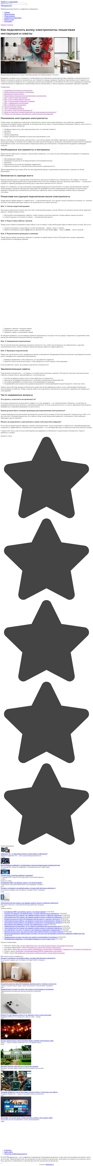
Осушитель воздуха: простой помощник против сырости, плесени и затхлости (32, 919)
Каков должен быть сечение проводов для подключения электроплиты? (30, 112)
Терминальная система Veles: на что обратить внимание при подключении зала (32, 926)
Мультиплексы (9, 14)
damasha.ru (49, 1164)
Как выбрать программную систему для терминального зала (26, 924)
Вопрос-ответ (9, 19)
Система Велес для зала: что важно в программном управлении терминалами (32, 930)
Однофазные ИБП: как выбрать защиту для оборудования (21, 882)
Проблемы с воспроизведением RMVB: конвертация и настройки (39, 951)
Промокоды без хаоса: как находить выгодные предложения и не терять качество (33, 932)
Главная (7, 12)
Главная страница (7, 25)
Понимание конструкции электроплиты (18, 90)
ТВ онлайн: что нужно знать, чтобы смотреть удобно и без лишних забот (27, 1118)
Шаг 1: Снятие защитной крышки (15, 97)
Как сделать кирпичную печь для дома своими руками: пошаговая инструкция (45, 946)
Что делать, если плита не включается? (18, 110)
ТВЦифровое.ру (6, 5)
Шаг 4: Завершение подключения (16, 103)
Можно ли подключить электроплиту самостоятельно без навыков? (28, 114)
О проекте (7, 1150)
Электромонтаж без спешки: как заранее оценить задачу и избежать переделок (29, 903)
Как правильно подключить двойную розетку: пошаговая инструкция (40, 953)
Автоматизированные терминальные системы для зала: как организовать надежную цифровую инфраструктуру (44, 933)
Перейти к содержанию (9, 2)
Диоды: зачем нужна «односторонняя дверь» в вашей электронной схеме (27, 1040)
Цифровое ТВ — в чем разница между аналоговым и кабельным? (24, 854)
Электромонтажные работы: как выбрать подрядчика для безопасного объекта (33, 921)
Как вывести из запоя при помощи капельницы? (44, 947)
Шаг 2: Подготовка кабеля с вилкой (17, 99)
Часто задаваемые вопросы (14, 108)
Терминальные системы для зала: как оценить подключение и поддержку (30, 937)
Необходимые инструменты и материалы (19, 92)
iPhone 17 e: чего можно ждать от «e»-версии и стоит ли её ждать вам (26, 1015)
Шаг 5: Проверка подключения (15, 105)
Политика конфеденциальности (15, 1154)
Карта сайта (8, 1152)
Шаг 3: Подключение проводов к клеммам (19, 101)
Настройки (8, 21)
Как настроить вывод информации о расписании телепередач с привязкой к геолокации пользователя (54, 949)
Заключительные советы (13, 107)
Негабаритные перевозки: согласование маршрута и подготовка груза (29, 939)
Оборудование (9, 16)
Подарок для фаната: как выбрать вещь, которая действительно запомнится (28, 888)
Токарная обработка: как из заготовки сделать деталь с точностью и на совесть (29, 1092)
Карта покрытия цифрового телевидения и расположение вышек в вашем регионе (30, 865)
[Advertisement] (46, 254)
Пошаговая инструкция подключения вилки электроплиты (25, 96)
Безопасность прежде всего (14, 94)
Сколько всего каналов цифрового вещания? (17, 875)
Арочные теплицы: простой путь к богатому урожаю (19, 1066)
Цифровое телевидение (12, 18)
